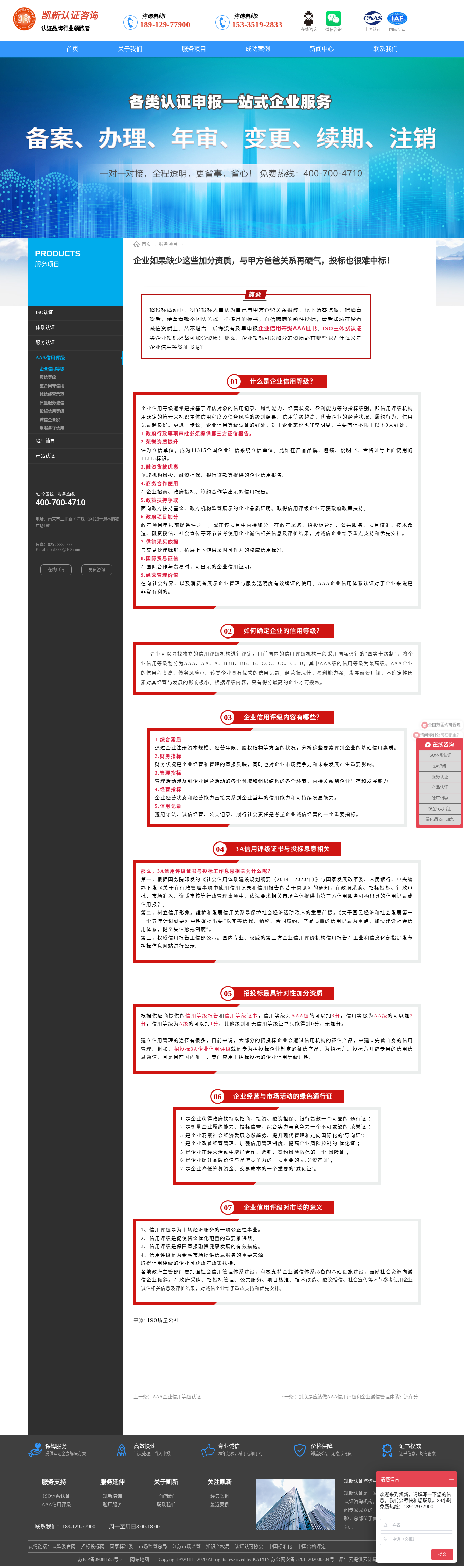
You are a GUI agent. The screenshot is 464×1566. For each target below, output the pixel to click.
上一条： (167, 1396)
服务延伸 (112, 1482)
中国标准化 (280, 1546)
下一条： (368, 1396)
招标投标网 (93, 1546)
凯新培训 (112, 1496)
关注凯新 (220, 1482)
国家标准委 (121, 1546)
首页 (72, 49)
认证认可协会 (249, 1546)
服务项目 (168, 244)
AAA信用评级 (56, 1504)
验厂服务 (112, 1504)
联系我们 (166, 1504)
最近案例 (219, 1504)
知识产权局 (218, 1546)
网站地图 (138, 1559)
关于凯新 (166, 1482)
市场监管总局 (153, 1546)
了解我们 (166, 1496)
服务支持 (54, 1482)
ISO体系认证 (56, 1496)
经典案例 (219, 1496)
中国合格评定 (311, 1546)
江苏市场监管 (186, 1546)
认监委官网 (64, 1546)
